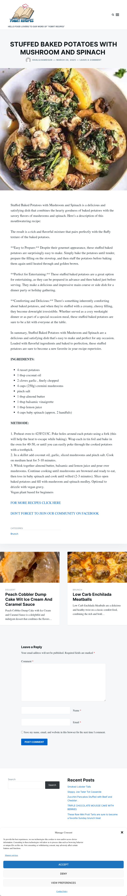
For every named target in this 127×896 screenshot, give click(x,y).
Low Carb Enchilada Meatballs (92, 597)
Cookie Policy (61, 891)
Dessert (10, 589)
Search (12, 779)
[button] (122, 832)
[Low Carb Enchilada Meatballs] (97, 567)
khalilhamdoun (42, 60)
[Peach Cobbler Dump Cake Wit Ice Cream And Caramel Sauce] (30, 567)
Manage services (11, 855)
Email (77, 722)
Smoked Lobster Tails (79, 786)
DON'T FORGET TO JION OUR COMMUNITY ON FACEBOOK (55, 513)
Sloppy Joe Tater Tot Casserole (84, 791)
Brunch (14, 533)
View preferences (63, 882)
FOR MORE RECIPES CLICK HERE (36, 502)
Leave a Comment (91, 60)
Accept (64, 864)
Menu (117, 14)
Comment (27, 661)
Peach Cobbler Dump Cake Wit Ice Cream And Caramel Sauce (28, 599)
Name (77, 710)
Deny (63, 873)
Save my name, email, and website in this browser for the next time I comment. (65, 732)
